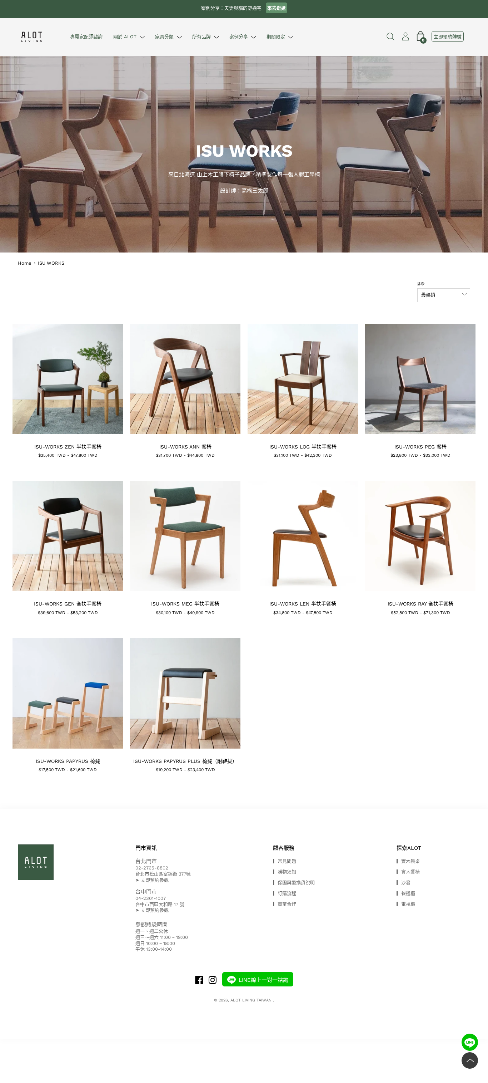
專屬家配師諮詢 (86, 36)
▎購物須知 (284, 871)
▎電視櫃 (406, 904)
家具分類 (164, 36)
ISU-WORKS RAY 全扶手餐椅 (420, 604)
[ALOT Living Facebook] (199, 981)
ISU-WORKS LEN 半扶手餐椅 (302, 604)
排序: (421, 284)
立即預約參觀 (155, 880)
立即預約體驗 (448, 36)
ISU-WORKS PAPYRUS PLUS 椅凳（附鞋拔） (185, 761)
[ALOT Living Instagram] (212, 981)
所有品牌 (201, 36)
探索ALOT (409, 848)
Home (24, 263)
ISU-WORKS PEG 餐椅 (420, 447)
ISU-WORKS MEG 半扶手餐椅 (185, 604)
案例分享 (238, 36)
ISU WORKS (51, 263)
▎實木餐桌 (408, 861)
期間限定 (276, 36)
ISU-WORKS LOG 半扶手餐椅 (303, 447)
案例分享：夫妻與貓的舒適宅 (243, 8)
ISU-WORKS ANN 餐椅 (185, 447)
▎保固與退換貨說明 (294, 882)
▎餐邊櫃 (406, 893)
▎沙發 (403, 882)
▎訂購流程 (284, 893)
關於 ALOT (124, 36)
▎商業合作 (284, 904)
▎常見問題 (284, 861)
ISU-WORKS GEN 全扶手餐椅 (67, 604)
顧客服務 (283, 848)
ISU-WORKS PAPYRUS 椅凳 (68, 761)
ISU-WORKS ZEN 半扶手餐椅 (67, 447)
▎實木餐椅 (408, 871)
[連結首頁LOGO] (33, 36)
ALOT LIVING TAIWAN (251, 1000)
